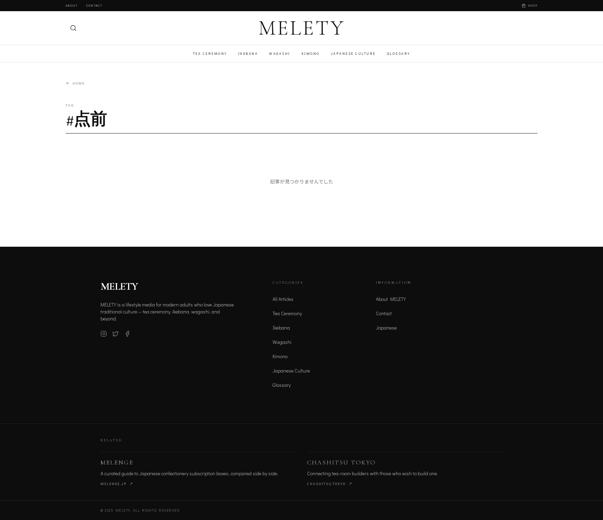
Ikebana (248, 53)
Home (79, 83)
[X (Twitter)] (115, 334)
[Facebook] (127, 334)
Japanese (386, 327)
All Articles (283, 299)
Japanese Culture (353, 53)
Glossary (398, 53)
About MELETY (391, 299)
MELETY (301, 27)
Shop (532, 5)
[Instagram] (104, 334)
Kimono (311, 53)
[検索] (73, 28)
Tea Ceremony (210, 53)
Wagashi (279, 53)
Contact (94, 5)
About (72, 5)
